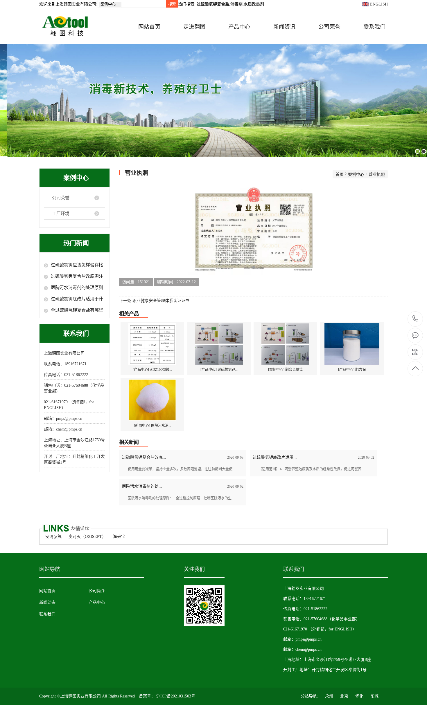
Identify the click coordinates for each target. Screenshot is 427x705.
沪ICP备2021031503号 (175, 696)
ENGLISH (378, 4)
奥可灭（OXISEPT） (87, 536)
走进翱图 (194, 27)
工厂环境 (60, 213)
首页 (340, 174)
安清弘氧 (53, 536)
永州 (329, 696)
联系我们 (374, 27)
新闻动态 (47, 602)
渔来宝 (119, 536)
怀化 (359, 696)
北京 (344, 696)
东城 (374, 696)
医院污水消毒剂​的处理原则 (77, 287)
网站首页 (149, 27)
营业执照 (377, 174)
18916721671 (415, 319)
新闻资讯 (284, 27)
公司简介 (97, 591)
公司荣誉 (329, 27)
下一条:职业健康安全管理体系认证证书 (154, 301)
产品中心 (239, 27)
